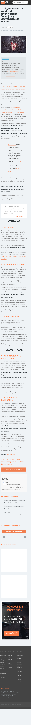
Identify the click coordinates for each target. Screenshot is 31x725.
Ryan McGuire (11, 454)
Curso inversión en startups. (3, 661)
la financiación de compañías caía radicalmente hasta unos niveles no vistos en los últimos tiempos (13, 109)
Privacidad (19, 679)
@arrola (19, 161)
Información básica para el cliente (19, 671)
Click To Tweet (19, 216)
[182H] (14, 45)
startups (2, 668)
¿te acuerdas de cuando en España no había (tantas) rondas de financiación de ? (13, 86)
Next (23, 537)
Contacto (10, 667)
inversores (5, 30)
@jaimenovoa (12, 145)
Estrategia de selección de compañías (20, 657)
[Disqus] (14, 560)
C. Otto (5, 479)
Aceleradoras (3, 673)
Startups (10, 27)
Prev (6, 537)
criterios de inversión (13, 71)
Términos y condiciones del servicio (19, 666)
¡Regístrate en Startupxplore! (14, 469)
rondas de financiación (17, 30)
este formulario (10, 76)
